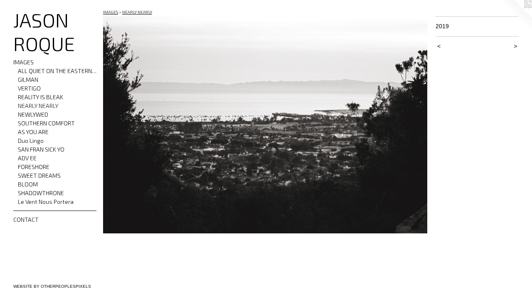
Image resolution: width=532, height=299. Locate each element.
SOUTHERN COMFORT (46, 123)
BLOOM (28, 184)
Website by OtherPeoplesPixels (52, 286)
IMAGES (23, 62)
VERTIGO (29, 88)
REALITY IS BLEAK (40, 96)
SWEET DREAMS (39, 175)
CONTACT (26, 219)
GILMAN (28, 79)
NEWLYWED (33, 114)
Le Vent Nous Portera (46, 201)
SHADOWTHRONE (41, 192)
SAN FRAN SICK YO (41, 149)
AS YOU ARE (33, 131)
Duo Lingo (31, 140)
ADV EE (27, 158)
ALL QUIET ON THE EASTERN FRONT (57, 70)
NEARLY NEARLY (38, 105)
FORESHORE (33, 166)
